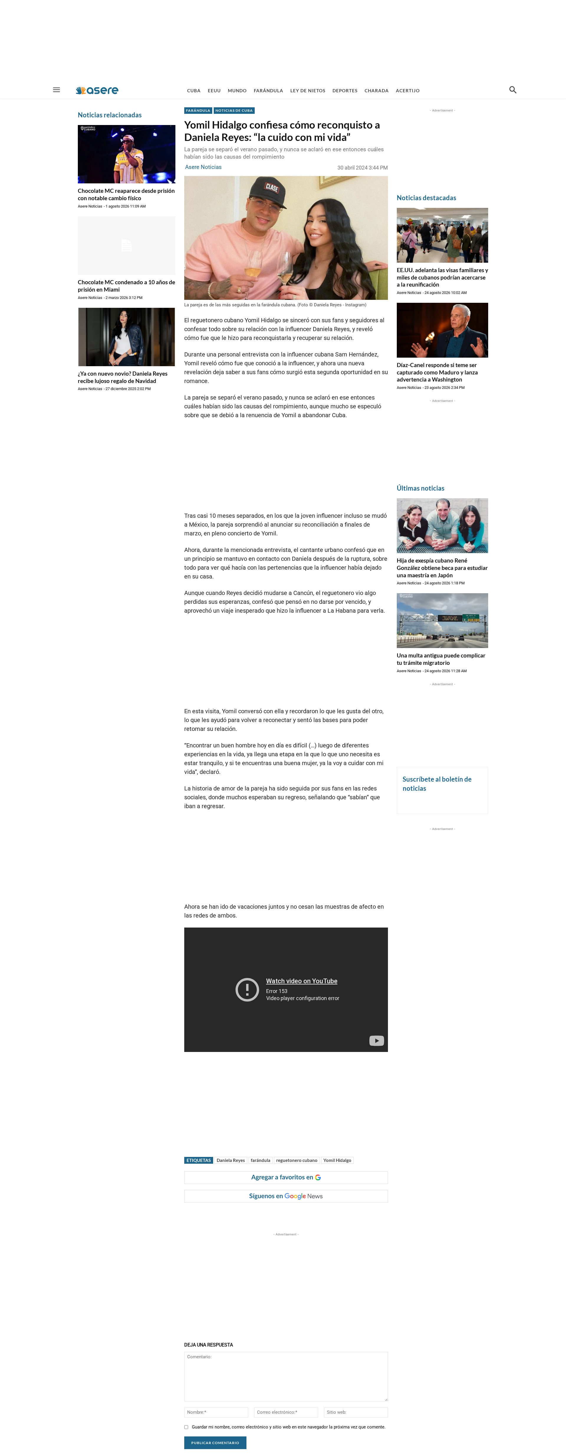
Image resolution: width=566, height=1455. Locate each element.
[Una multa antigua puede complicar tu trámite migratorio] (442, 620)
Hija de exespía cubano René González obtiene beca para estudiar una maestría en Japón (442, 567)
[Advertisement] (283, 41)
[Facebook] (231, 1214)
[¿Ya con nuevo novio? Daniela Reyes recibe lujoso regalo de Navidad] (126, 337)
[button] (513, 90)
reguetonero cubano (296, 1160)
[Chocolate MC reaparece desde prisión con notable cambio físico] (126, 154)
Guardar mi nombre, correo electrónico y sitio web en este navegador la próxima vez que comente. (289, 1427)
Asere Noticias (90, 206)
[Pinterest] (258, 1214)
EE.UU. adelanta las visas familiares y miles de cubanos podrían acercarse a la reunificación (442, 277)
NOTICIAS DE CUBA (234, 110)
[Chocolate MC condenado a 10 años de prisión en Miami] (126, 245)
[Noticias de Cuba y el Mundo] (97, 90)
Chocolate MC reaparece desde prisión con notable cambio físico (126, 194)
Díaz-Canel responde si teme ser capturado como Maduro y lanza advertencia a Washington (437, 372)
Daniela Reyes (231, 1160)
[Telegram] (285, 1214)
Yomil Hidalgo (337, 1160)
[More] (299, 1214)
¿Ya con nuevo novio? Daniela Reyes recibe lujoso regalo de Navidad (122, 377)
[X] (245, 1214)
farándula (260, 1160)
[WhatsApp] (272, 1214)
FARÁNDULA (198, 110)
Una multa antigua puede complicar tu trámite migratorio (441, 659)
